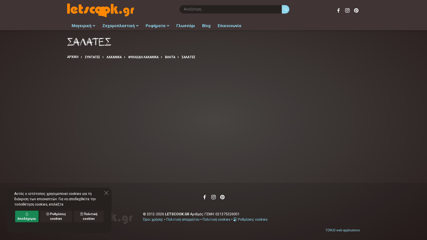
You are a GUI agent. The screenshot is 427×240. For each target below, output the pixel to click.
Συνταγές (92, 57)
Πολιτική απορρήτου (182, 219)
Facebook (338, 10)
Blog (206, 25)
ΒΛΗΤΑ (170, 57)
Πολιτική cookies (216, 219)
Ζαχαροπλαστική (118, 25)
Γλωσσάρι (185, 25)
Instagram (347, 10)
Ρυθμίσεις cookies (252, 219)
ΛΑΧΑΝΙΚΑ (114, 57)
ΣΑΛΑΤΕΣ (188, 57)
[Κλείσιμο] (106, 193)
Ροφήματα (155, 25)
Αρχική (73, 57)
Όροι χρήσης (153, 219)
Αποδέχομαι (26, 218)
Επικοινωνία (229, 25)
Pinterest (356, 10)
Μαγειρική (81, 25)
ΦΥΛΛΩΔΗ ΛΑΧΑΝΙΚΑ (143, 57)
